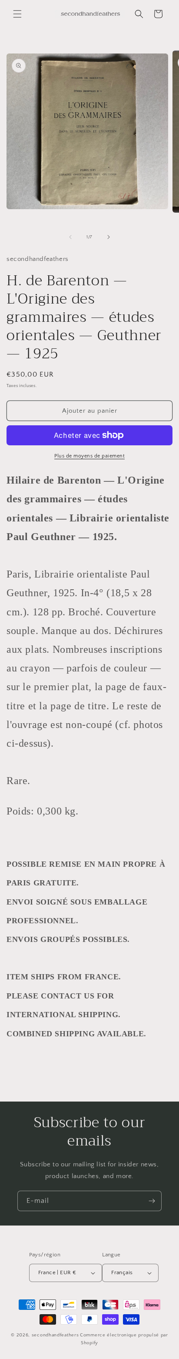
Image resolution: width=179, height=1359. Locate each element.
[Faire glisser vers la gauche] (70, 237)
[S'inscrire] (151, 1201)
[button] (17, 13)
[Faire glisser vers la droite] (108, 237)
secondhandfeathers (55, 1335)
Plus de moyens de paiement (89, 456)
